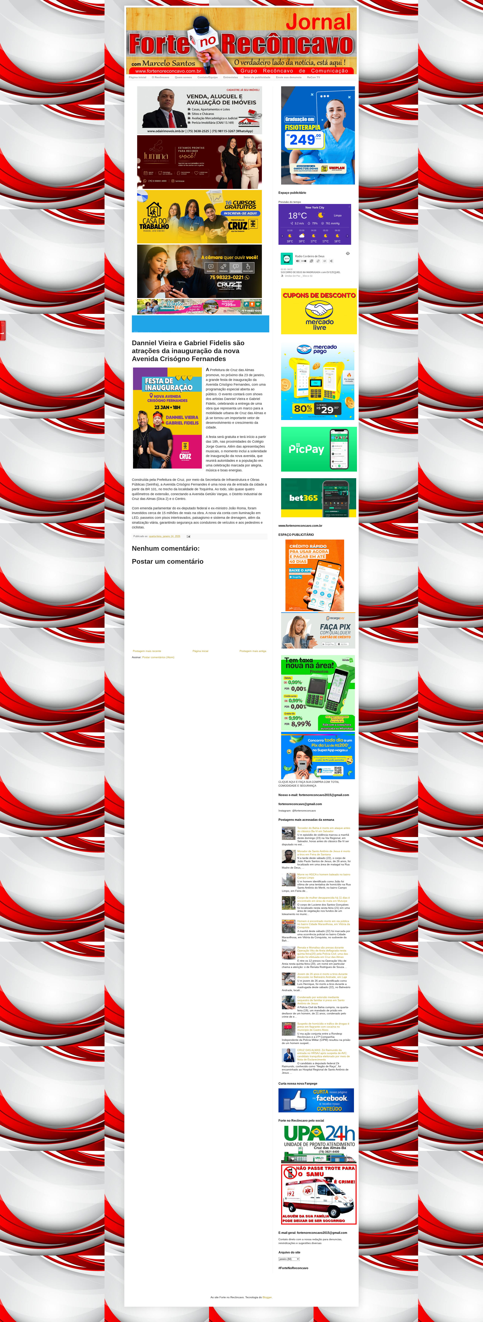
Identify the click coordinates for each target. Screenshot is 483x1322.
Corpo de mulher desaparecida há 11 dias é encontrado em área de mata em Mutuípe (323, 899)
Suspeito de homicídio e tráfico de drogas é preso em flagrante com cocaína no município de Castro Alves (323, 1027)
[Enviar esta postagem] (188, 536)
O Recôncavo (160, 77)
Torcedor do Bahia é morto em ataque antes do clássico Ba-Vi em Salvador (323, 829)
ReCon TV (313, 77)
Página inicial (137, 77)
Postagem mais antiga (253, 651)
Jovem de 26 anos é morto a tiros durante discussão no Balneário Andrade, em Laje (322, 975)
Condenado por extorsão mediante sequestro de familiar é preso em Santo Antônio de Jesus (321, 1000)
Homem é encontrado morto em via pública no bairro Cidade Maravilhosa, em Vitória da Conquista (323, 924)
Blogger (267, 1297)
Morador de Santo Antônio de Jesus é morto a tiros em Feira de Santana (323, 853)
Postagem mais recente (147, 651)
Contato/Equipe (208, 77)
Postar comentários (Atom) (158, 657)
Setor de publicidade (257, 77)
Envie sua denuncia (288, 77)
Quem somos (183, 77)
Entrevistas (230, 77)
